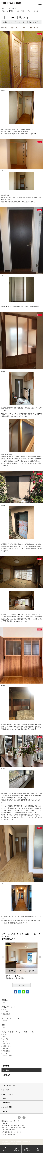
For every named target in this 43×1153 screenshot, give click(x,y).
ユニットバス (7, 1041)
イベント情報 (7, 1107)
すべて (5, 1002)
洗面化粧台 (6, 1051)
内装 (4, 1036)
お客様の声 (6, 1075)
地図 (23, 1125)
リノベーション (8, 1094)
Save (40, 34)
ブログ (5, 1111)
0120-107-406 (10, 1127)
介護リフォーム (8, 1055)
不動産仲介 (6, 1103)
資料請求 (27, 1150)
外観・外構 (6, 1044)
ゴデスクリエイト (14, 1143)
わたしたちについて (9, 1085)
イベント (5, 1150)
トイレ (5, 1053)
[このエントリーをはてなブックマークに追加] (27, 991)
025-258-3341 (20, 1127)
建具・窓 (6, 1048)
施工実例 (5, 1070)
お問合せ (16, 1150)
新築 (4, 1098)
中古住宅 (6, 1011)
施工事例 (6, 1090)
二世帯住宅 (6, 1014)
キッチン (6, 1039)
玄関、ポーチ (7, 1046)
